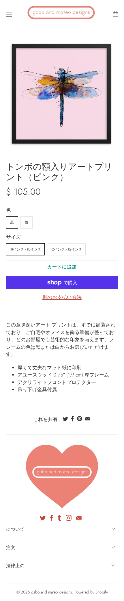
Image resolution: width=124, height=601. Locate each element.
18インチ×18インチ (25, 249)
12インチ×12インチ (66, 249)
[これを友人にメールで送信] (87, 418)
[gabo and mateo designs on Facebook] (51, 518)
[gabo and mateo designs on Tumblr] (59, 518)
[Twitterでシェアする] (65, 418)
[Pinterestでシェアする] (79, 418)
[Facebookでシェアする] (72, 418)
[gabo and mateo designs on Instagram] (69, 518)
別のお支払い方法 (62, 297)
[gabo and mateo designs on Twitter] (43, 518)
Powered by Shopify (91, 592)
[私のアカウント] (7, 14)
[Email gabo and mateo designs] (79, 518)
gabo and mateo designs (51, 592)
